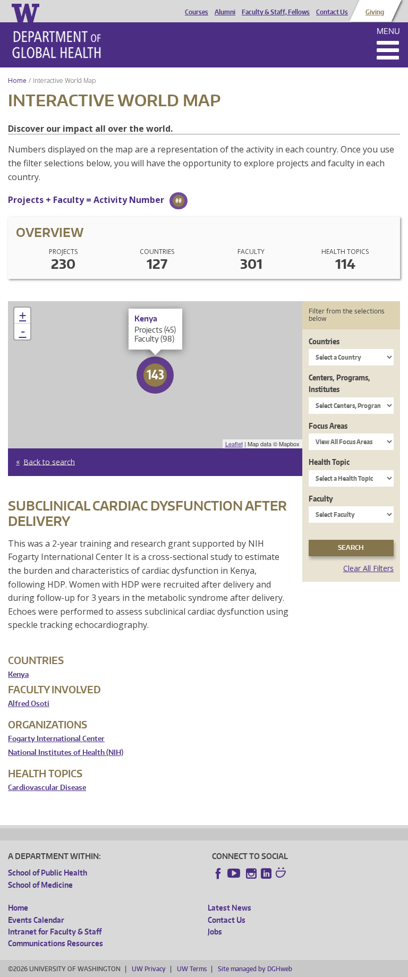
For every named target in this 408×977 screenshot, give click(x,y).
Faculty (321, 498)
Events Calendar (36, 919)
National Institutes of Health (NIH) (65, 753)
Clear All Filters (368, 568)
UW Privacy (149, 969)
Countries (324, 341)
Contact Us (332, 12)
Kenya (18, 674)
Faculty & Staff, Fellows (276, 12)
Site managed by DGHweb (255, 969)
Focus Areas (328, 425)
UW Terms (192, 969)
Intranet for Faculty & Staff (54, 931)
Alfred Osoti (28, 704)
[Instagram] (251, 873)
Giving (375, 12)
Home (17, 80)
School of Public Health (47, 872)
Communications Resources (55, 943)
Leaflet (234, 443)
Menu (388, 31)
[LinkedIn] (266, 873)
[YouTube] (235, 873)
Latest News (229, 907)
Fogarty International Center (56, 739)
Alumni (225, 12)
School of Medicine (40, 884)
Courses (196, 12)
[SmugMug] (282, 874)
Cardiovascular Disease (47, 788)
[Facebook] (218, 873)
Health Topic (329, 461)
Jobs (215, 931)
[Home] (56, 45)
